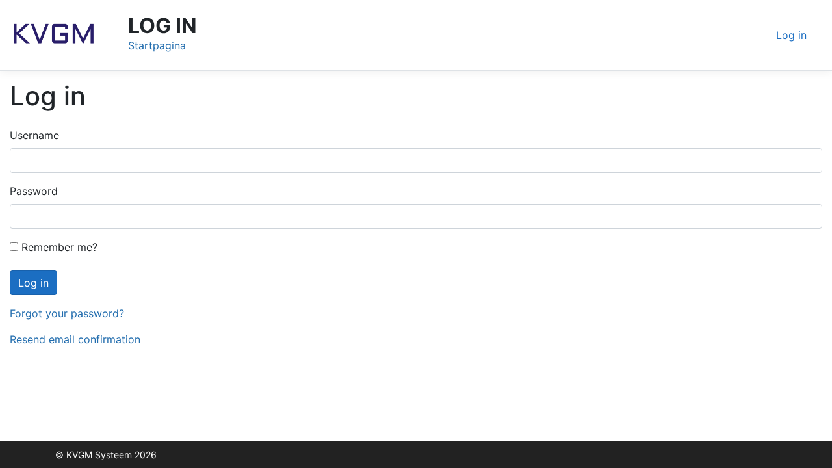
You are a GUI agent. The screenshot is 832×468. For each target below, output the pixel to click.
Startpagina (157, 45)
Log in (791, 35)
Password (34, 191)
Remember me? (58, 247)
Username (34, 135)
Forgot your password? (67, 313)
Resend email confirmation (75, 339)
